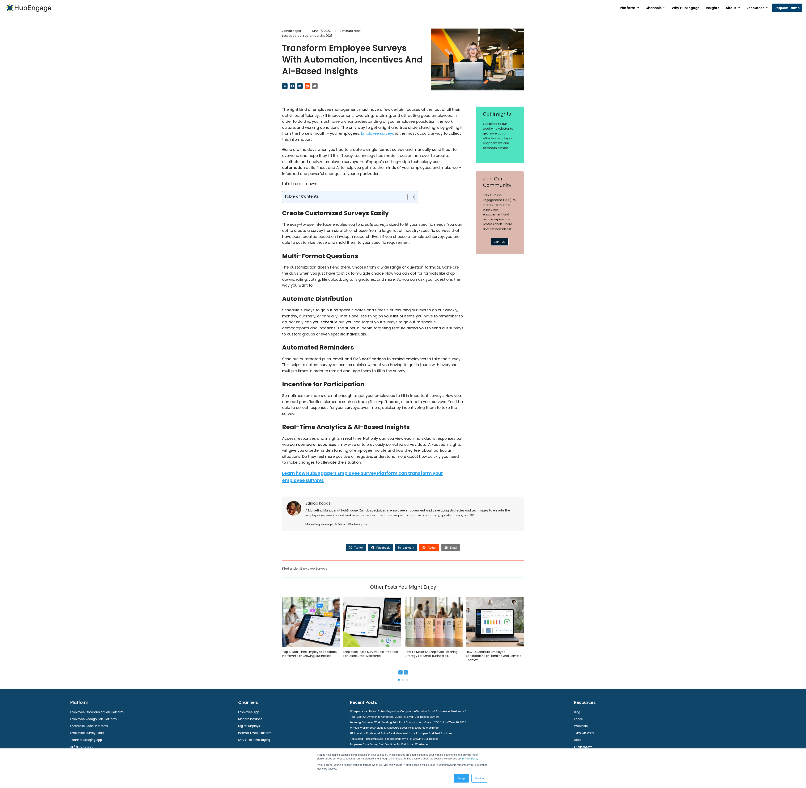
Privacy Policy (470, 758)
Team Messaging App (86, 740)
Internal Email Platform (255, 733)
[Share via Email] (315, 86)
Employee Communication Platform (97, 712)
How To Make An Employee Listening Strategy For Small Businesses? (431, 654)
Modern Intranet (250, 719)
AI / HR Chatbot (81, 747)
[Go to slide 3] (407, 680)
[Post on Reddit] (307, 86)
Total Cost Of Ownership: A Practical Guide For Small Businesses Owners (394, 717)
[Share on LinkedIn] (300, 86)
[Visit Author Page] (294, 508)
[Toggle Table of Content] (409, 197)
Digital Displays (249, 726)
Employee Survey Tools (87, 733)
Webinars (581, 726)
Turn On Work (584, 733)
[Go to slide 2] (403, 680)
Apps (577, 740)
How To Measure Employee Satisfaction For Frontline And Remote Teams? (493, 656)
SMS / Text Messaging (254, 740)
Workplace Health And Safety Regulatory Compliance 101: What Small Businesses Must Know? (408, 711)
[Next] (406, 672)
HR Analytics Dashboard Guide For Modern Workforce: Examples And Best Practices (401, 733)
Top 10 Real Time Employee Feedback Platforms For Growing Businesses (309, 654)
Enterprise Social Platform (89, 726)
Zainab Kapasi (292, 31)
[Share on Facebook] (292, 86)
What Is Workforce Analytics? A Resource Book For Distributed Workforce (394, 727)
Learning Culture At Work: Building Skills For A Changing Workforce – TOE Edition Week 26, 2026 (408, 722)
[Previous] (400, 672)
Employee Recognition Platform (93, 719)
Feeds (578, 719)
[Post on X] (285, 86)
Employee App (248, 712)
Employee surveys (377, 133)
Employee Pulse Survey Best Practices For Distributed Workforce (371, 654)
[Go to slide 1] (399, 680)
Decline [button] (479, 778)
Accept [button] (461, 778)
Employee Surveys (313, 568)
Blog (577, 712)
